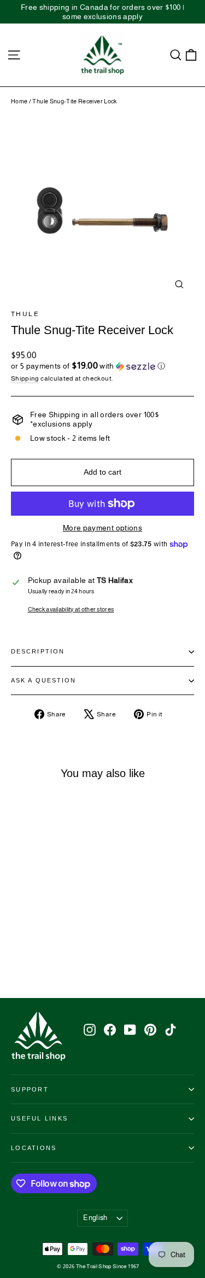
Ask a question (43, 680)
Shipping (25, 378)
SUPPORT (30, 1089)
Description (38, 651)
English (95, 1217)
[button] (102, 366)
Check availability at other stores (71, 609)
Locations (33, 1148)
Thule (25, 314)
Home (19, 101)
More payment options (102, 527)
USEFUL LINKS (39, 1118)
